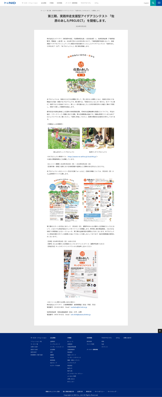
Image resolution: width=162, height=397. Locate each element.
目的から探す (34, 349)
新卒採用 (89, 341)
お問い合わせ (71, 379)
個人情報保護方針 (68, 391)
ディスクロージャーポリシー (75, 373)
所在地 (52, 357)
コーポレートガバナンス (74, 357)
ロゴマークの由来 (55, 365)
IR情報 (69, 338)
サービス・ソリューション (38, 338)
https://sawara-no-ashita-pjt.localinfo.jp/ (82, 156)
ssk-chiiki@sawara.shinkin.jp (81, 314)
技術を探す (34, 352)
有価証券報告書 (71, 347)
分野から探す (34, 347)
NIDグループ (53, 363)
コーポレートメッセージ (57, 347)
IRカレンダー (71, 381)
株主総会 (69, 365)
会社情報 (52, 338)
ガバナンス (105, 347)
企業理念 (52, 341)
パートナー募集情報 (92, 349)
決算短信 (69, 344)
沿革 (51, 352)
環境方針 (89, 391)
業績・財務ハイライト (73, 360)
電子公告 (69, 371)
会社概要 (52, 349)
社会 (103, 344)
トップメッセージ (55, 344)
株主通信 (69, 352)
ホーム (43, 10)
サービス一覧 (34, 344)
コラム (118, 338)
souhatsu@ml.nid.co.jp (79, 307)
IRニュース (70, 341)
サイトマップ (112, 391)
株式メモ (69, 368)
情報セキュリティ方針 (53, 391)
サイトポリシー (100, 391)
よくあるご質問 (71, 376)
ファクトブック (71, 363)
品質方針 (80, 391)
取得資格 (52, 360)
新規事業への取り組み (37, 355)
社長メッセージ (71, 355)
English (146, 3)
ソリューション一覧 (36, 341)
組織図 (52, 355)
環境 (103, 341)
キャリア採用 (90, 344)
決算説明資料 (71, 349)
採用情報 (89, 338)
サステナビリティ (107, 338)
